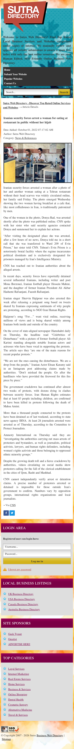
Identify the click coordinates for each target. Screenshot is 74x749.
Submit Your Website (15, 74)
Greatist (12, 639)
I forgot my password (19, 569)
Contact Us (10, 83)
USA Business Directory (21, 599)
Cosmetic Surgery (18, 704)
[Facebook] (6, 513)
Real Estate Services (19, 679)
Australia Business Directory (24, 609)
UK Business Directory (21, 594)
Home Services (16, 684)
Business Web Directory (50, 735)
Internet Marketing (18, 674)
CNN (13, 505)
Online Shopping (17, 694)
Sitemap (6, 739)
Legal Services (16, 669)
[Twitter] (12, 513)
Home (7, 69)
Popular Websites (13, 79)
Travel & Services (18, 715)
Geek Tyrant (15, 634)
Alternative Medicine (20, 710)
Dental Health (16, 699)
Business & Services (19, 689)
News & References (26, 138)
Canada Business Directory (23, 604)
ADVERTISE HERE (19, 644)
